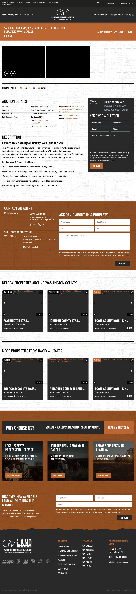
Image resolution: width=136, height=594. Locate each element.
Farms (38, 126)
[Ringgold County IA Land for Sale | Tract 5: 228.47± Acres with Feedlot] (68, 371)
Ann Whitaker (30, 236)
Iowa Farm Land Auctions (68, 551)
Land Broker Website (113, 590)
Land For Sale (13, 14)
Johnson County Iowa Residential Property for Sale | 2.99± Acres (67, 320)
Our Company (116, 14)
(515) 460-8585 (72, 115)
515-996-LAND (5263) (118, 557)
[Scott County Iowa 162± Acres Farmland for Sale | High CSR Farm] (113, 303)
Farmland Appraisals (100, 14)
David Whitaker (78, 107)
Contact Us (129, 14)
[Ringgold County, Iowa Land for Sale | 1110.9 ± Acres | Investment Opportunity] (22, 371)
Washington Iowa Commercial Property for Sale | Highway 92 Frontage (22, 320)
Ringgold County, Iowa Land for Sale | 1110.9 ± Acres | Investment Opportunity (19, 388)
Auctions (26, 14)
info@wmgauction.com (118, 562)
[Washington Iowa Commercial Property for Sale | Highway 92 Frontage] (22, 303)
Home (4, 14)
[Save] (41, 292)
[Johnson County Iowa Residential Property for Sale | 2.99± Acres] (68, 303)
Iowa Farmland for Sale (67, 555)
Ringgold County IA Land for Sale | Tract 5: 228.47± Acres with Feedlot (67, 388)
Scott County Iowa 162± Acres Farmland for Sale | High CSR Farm (112, 320)
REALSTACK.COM (128, 590)
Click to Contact (71, 119)
